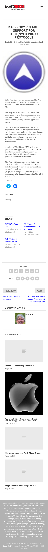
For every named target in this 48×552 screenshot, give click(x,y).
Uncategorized (37, 42)
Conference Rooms (26, 513)
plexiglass (26, 524)
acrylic (38, 516)
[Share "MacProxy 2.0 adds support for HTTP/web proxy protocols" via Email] (37, 271)
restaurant (8, 521)
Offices (22, 516)
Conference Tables (16, 506)
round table (32, 534)
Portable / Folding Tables (34, 506)
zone (42, 521)
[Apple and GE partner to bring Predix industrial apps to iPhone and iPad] (24, 393)
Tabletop (6, 524)
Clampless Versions (10, 513)
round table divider (35, 529)
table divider (21, 526)
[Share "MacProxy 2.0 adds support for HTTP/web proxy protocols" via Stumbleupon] (32, 271)
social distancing (37, 524)
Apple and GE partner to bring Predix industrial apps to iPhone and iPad (21, 420)
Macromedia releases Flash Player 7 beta (23, 453)
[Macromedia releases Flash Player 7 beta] (24, 438)
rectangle (10, 518)
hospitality (17, 521)
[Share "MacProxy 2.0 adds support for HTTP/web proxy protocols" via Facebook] (10, 271)
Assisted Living (19, 511)
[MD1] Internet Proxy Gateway (11, 240)
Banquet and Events (33, 511)
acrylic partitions (20, 534)
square (13, 524)
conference (26, 518)
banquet (18, 518)
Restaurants (30, 516)
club (33, 518)
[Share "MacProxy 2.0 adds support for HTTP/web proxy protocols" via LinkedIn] (26, 271)
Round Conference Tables (28, 508)
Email (21, 546)
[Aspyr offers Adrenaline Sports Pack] (24, 471)
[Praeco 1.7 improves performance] (24, 351)
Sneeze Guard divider (13, 531)
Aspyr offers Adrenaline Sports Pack (21, 485)
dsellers (17, 42)
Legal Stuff (7, 546)
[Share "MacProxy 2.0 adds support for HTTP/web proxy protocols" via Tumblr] (21, 271)
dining (38, 518)
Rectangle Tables (11, 508)
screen (37, 521)
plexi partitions (28, 531)
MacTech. (24, 543)
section (25, 521)
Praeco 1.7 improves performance (19, 365)
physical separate (35, 536)
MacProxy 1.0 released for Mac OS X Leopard (32, 226)
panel (19, 524)
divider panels (32, 526)
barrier (31, 521)
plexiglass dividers (20, 529)
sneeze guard (10, 526)
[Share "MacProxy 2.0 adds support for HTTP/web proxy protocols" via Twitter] (16, 271)
